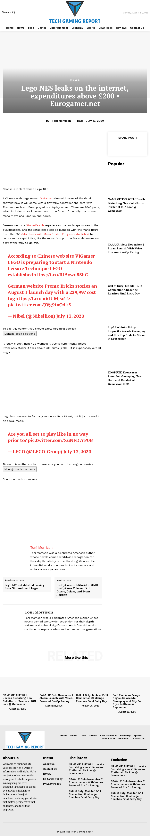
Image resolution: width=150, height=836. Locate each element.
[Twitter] (123, 146)
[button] (9, 12)
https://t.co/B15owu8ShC (60, 274)
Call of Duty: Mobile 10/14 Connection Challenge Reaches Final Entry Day (125, 289)
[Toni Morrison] (12, 620)
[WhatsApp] (141, 146)
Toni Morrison (61, 120)
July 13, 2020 (70, 316)
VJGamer (46, 198)
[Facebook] (114, 146)
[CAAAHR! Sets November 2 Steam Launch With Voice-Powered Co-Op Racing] (127, 228)
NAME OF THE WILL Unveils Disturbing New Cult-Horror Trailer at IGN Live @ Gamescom (126, 205)
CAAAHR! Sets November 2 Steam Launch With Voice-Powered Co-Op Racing (126, 248)
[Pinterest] (132, 146)
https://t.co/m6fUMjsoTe (42, 298)
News (75, 79)
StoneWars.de (35, 225)
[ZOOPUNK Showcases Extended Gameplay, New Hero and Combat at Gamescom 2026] (127, 356)
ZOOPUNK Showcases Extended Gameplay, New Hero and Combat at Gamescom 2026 (125, 378)
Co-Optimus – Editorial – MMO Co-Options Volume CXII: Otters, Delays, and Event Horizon (77, 590)
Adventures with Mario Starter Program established (55, 234)
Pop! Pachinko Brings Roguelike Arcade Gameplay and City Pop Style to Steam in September (126, 332)
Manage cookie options (19, 333)
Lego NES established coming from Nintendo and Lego (24, 586)
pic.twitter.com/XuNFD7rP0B (60, 440)
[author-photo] (5, 709)
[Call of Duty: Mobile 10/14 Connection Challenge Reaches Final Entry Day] (127, 270)
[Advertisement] (52, 159)
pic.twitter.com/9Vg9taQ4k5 (39, 304)
